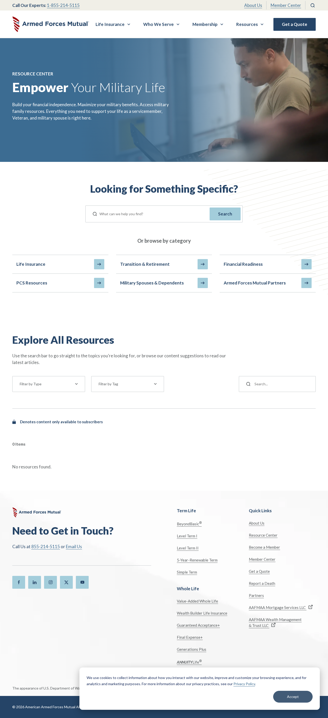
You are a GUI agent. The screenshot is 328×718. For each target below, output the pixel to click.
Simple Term (187, 572)
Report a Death (262, 583)
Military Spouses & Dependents (152, 283)
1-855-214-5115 (63, 5)
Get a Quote (294, 24)
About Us (253, 5)
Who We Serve (158, 24)
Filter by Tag (108, 384)
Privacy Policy (244, 684)
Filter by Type (31, 384)
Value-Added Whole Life (197, 601)
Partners (256, 595)
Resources (247, 24)
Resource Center (263, 535)
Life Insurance (110, 24)
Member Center (286, 5)
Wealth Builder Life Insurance (202, 613)
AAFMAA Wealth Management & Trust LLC (275, 622)
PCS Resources (31, 283)
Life (189, 661)
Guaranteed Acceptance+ (198, 625)
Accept (293, 696)
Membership (205, 24)
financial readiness (243, 264)
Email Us (74, 546)
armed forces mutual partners (255, 283)
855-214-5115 (45, 546)
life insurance (30, 264)
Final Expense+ (190, 637)
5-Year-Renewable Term (197, 560)
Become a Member (264, 547)
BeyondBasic (189, 523)
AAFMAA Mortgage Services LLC (277, 607)
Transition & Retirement (145, 264)
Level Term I (187, 536)
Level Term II (188, 548)
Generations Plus (191, 649)
